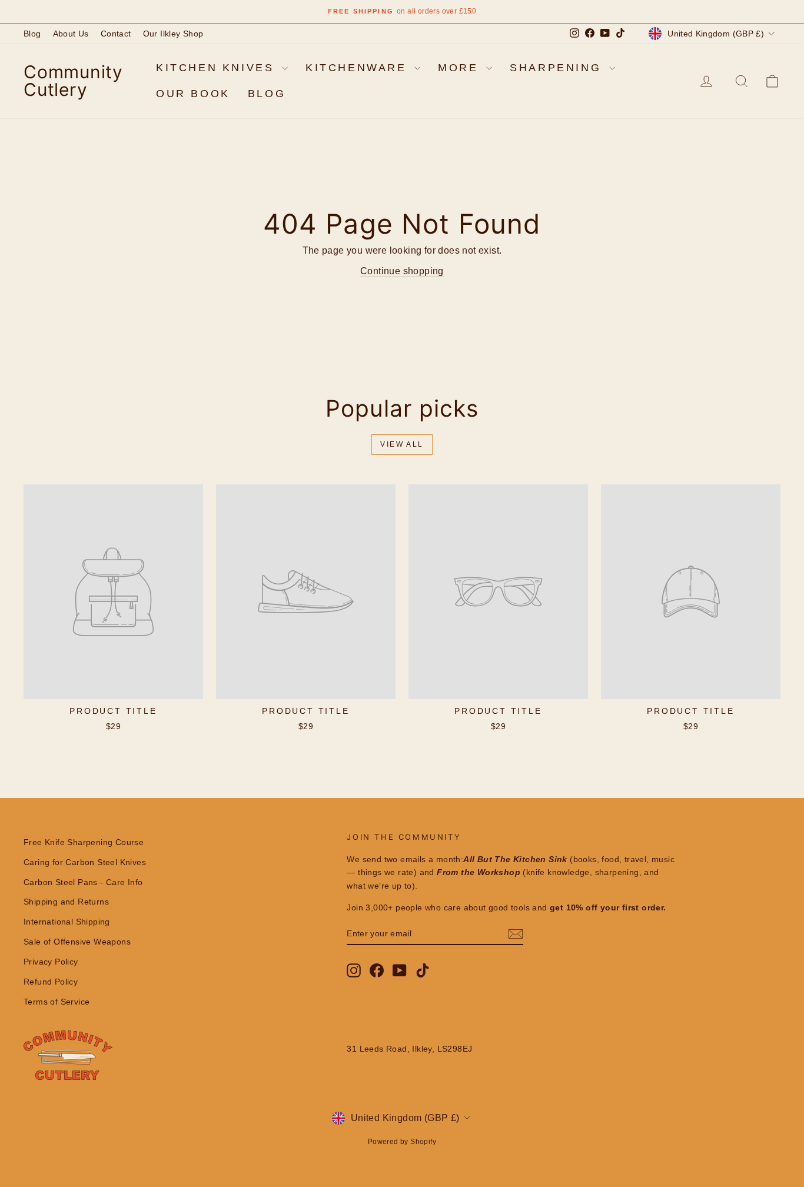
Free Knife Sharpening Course (84, 842)
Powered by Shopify (402, 1142)
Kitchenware (358, 68)
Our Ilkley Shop (173, 33)
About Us (71, 33)
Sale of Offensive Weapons (77, 941)
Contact (116, 33)
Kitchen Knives (217, 68)
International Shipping (67, 921)
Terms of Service (56, 1001)
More (460, 68)
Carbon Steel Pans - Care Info (83, 882)
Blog (32, 33)
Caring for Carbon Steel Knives (85, 862)
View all (401, 444)
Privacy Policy (51, 961)
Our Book (193, 93)
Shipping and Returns (66, 901)
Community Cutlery (73, 80)
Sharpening (558, 68)
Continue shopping (402, 271)
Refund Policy (51, 981)
